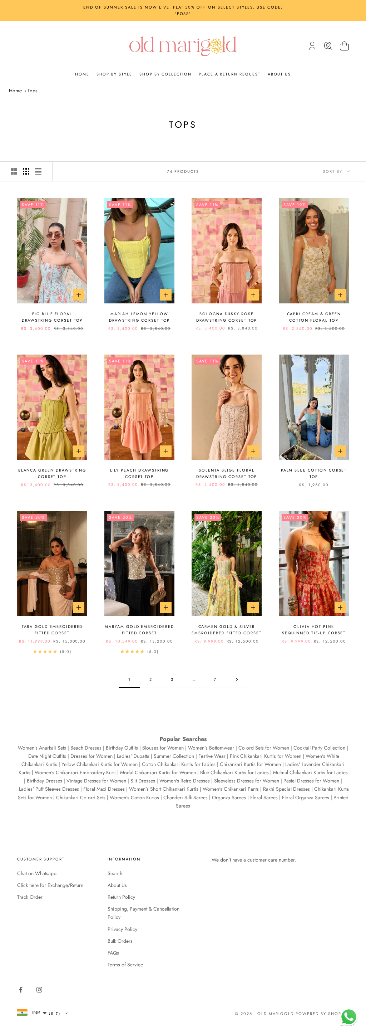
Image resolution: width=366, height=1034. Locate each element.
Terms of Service (125, 964)
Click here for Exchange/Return (50, 885)
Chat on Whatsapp (36, 873)
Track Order (30, 897)
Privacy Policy (122, 929)
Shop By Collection (165, 74)
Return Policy (121, 897)
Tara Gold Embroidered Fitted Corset (52, 630)
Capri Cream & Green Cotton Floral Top (314, 317)
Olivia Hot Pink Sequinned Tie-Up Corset (314, 630)
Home (82, 74)
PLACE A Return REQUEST (230, 74)
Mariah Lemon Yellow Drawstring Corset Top (139, 317)
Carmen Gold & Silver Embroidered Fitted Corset (227, 630)
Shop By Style (114, 74)
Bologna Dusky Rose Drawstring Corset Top (226, 317)
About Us (279, 74)
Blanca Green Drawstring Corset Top (52, 473)
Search (115, 873)
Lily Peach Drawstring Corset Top (139, 473)
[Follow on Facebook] (20, 989)
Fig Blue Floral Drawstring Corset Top (52, 317)
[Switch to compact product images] (38, 171)
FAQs (113, 952)
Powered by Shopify (322, 1013)
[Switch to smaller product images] (26, 171)
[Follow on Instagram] (39, 989)
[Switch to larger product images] (14, 171)
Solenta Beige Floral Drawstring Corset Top (226, 473)
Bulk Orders (120, 941)
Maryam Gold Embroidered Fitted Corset (139, 630)
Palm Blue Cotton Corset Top (314, 473)
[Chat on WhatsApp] (349, 1017)
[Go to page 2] (236, 680)
